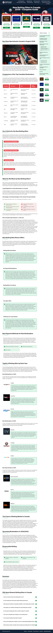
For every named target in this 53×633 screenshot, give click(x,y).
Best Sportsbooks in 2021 (44, 62)
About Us (25, 631)
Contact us (41, 631)
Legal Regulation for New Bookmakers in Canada (44, 47)
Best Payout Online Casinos (21, 2)
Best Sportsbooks (21, 1)
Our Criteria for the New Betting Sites (43, 41)
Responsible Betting (43, 69)
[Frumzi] (36, 19)
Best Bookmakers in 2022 (44, 61)
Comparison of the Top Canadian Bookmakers (43, 39)
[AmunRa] (6, 19)
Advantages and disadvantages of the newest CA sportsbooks (45, 48)
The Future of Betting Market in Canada (45, 64)
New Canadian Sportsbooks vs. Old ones (45, 50)
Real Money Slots (30, 2)
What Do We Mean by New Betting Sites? (44, 44)
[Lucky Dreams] (46, 19)
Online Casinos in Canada (45, 1)
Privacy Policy (30, 631)
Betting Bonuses (29, 1)
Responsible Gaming (47, 631)
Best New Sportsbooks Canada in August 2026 (45, 36)
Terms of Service (36, 631)
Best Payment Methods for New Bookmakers (44, 55)
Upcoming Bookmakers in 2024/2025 (44, 67)
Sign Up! (6, 27)
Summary (41, 71)
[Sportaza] (16, 19)
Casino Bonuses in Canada (46, 2)
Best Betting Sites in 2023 (44, 60)
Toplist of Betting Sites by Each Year (45, 58)
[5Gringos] (26, 19)
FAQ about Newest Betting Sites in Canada (44, 74)
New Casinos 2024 (37, 1)
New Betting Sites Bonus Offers (44, 53)
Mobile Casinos (36, 2)
